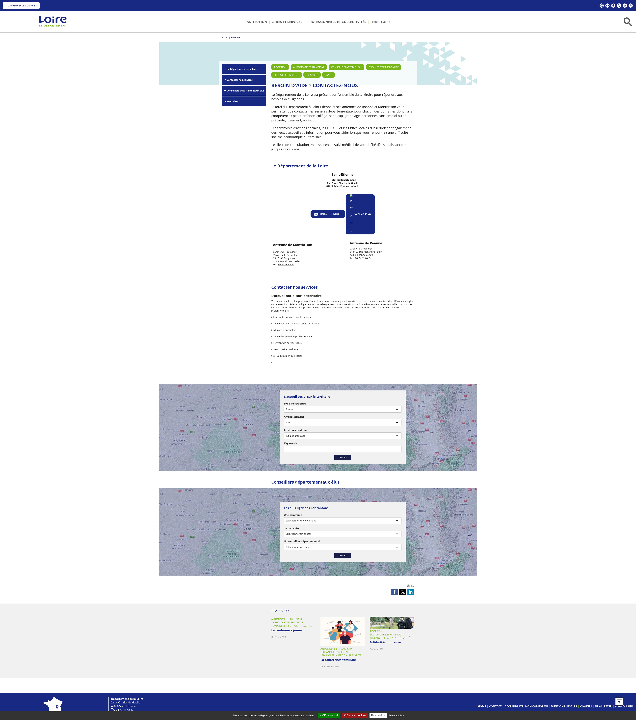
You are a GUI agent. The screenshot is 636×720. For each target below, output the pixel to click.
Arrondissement (294, 416)
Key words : (291, 443)
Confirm (342, 457)
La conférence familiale (338, 660)
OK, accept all (330, 715)
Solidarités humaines (386, 642)
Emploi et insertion (286, 74)
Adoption (235, 37)
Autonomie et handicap (308, 67)
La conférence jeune (286, 630)
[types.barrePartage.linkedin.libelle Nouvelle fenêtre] (410, 592)
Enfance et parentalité (384, 67)
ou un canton (292, 528)
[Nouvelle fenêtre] (602, 5)
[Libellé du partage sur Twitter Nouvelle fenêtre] (402, 592)
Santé (328, 74)
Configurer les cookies (21, 5)
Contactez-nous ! (330, 214)
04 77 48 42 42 (362, 214)
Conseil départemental (346, 67)
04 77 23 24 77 (363, 258)
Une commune (293, 515)
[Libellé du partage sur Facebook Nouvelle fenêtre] (394, 592)
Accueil (225, 37)
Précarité (312, 74)
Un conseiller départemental (302, 541)
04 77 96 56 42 (286, 264)
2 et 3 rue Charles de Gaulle (342, 183)
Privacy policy (396, 715)
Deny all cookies (356, 715)
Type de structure (295, 403)
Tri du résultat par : (296, 430)
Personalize (378, 715)
